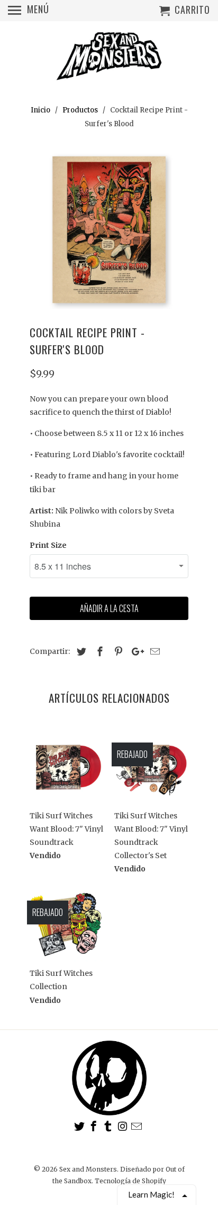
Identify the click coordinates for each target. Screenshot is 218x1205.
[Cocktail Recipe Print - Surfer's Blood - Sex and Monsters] (109, 229)
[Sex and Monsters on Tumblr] (109, 1126)
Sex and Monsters (88, 1169)
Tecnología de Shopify (130, 1181)
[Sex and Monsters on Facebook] (94, 1126)
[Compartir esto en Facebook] (98, 651)
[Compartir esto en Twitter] (79, 651)
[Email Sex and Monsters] (137, 1126)
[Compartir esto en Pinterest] (116, 651)
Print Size (48, 545)
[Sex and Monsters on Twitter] (80, 1126)
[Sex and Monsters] (109, 57)
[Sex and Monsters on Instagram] (123, 1126)
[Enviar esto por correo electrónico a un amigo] (153, 651)
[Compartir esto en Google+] (134, 651)
